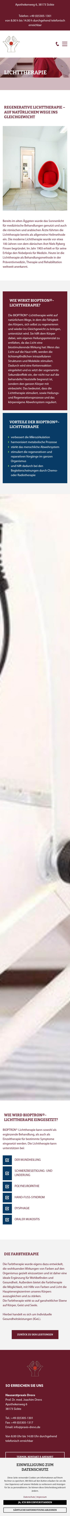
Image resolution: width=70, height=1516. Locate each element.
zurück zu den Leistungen (35, 1334)
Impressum (42, 1497)
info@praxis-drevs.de (27, 1427)
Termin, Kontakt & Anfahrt (35, 1456)
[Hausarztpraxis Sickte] (11, 44)
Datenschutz (29, 1497)
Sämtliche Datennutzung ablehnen (35, 1510)
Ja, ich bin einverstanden (35, 1502)
